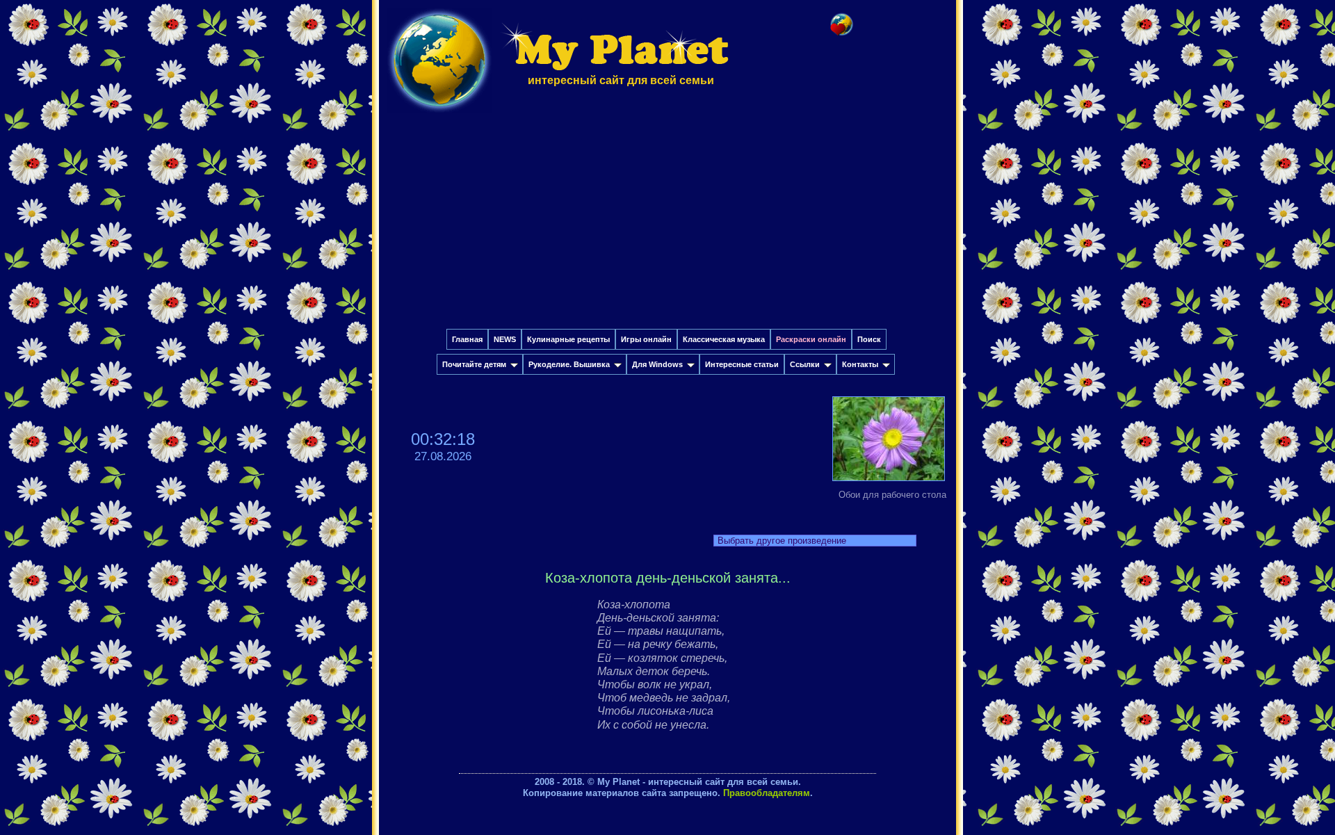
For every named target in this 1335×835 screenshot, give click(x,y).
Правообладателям (766, 793)
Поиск (869, 339)
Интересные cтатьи (742, 364)
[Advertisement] (667, 224)
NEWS (505, 339)
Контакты (860, 364)
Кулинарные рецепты (568, 339)
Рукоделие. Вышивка (569, 364)
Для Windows (657, 364)
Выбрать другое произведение (782, 540)
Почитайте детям (474, 364)
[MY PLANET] (439, 116)
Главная (467, 339)
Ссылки (805, 364)
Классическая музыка (724, 339)
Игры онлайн (646, 339)
